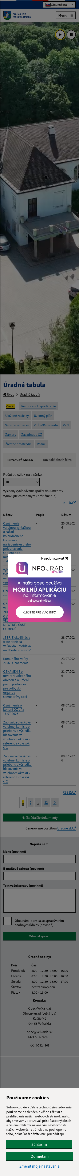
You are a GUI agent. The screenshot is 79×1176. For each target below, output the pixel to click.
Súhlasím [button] (39, 1144)
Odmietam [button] (40, 1156)
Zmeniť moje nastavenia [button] (39, 1166)
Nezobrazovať (53, 558)
